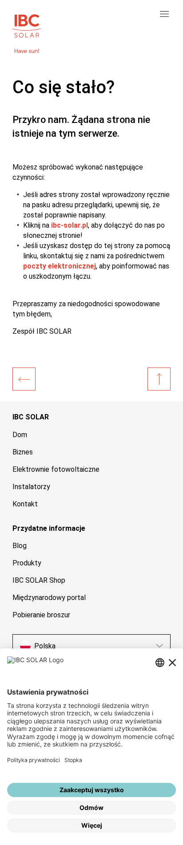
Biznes (22, 452)
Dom (19, 434)
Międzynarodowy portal (49, 597)
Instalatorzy (31, 486)
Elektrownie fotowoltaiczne (55, 469)
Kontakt (25, 504)
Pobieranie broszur (41, 615)
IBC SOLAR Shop (38, 580)
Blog (19, 545)
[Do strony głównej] (26, 25)
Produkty (26, 563)
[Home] (24, 379)
